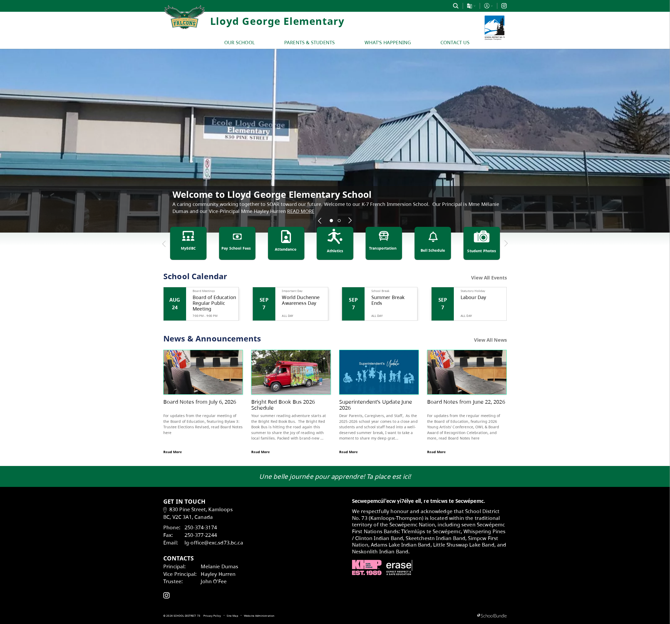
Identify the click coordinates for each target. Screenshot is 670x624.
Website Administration (259, 615)
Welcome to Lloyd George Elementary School (271, 194)
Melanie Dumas (219, 566)
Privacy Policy (212, 615)
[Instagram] (504, 5)
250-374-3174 (201, 527)
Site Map (232, 615)
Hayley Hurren (218, 573)
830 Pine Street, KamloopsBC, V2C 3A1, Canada (198, 513)
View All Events (489, 278)
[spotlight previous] (320, 220)
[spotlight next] (350, 220)
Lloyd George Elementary (277, 21)
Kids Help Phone (367, 567)
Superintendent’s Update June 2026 (375, 405)
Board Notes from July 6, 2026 (199, 401)
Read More (172, 451)
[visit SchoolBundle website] (492, 616)
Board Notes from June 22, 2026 (466, 401)
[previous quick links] (164, 244)
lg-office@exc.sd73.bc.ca (214, 542)
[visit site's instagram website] (166, 595)
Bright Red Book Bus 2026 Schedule (283, 405)
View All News (490, 340)
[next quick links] (506, 244)
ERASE (399, 567)
